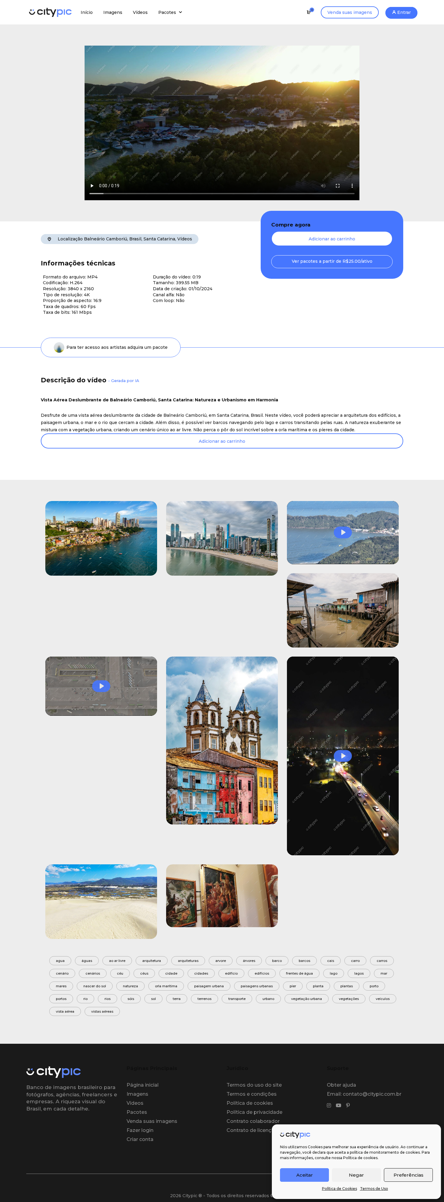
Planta (318, 986)
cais (330, 961)
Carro (355, 961)
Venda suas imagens (349, 12)
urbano (268, 999)
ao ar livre (117, 961)
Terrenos (204, 999)
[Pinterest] (348, 1105)
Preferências (408, 1175)
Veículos (383, 999)
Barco (277, 961)
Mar (384, 973)
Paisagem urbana (209, 986)
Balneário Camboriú (105, 239)
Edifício (231, 973)
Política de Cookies (339, 1188)
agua (60, 961)
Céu (120, 973)
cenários (92, 973)
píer (293, 986)
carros (382, 961)
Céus (144, 973)
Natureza (130, 986)
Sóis (130, 999)
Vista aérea (65, 1011)
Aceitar (304, 1175)
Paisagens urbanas (257, 986)
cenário (62, 973)
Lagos (359, 973)
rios (108, 999)
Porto (374, 986)
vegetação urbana (306, 999)
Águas (87, 961)
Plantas (346, 986)
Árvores (249, 961)
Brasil (135, 239)
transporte (237, 999)
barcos (304, 961)
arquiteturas (188, 961)
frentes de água (299, 973)
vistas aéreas (102, 1011)
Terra (177, 999)
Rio (85, 999)
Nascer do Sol (94, 986)
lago (333, 973)
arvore (220, 961)
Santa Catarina (159, 239)
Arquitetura (151, 961)
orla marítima (166, 986)
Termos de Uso (374, 1188)
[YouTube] (338, 1105)
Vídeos (184, 239)
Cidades (201, 973)
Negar (356, 1175)
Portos (61, 999)
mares (61, 986)
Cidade (171, 973)
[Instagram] (329, 1105)
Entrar (403, 12)
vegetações (349, 999)
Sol (153, 999)
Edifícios (262, 973)
